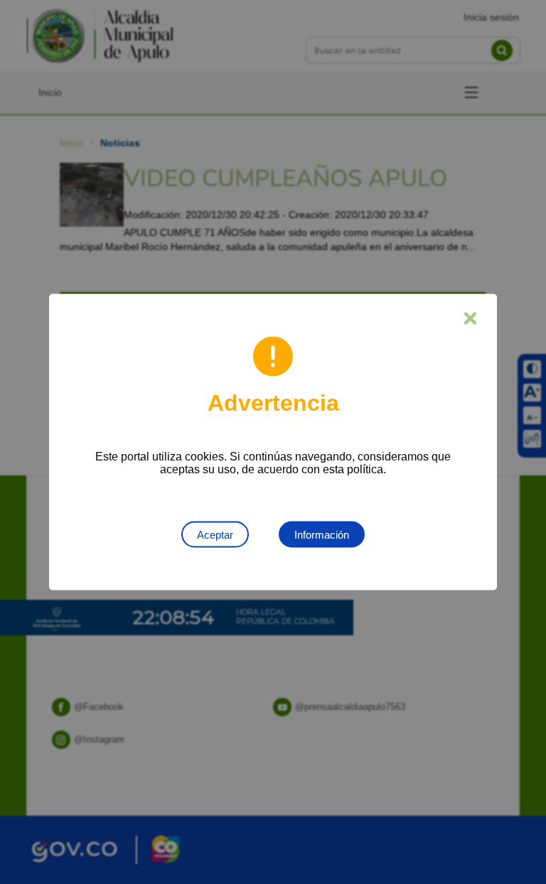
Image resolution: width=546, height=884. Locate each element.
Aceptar (215, 535)
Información (321, 535)
